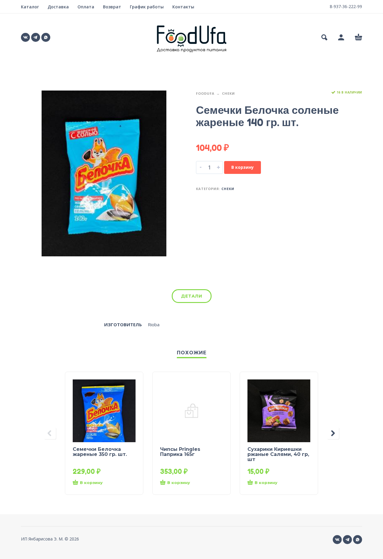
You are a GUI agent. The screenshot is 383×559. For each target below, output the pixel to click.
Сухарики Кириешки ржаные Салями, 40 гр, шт (278, 454)
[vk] (25, 37)
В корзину (242, 167)
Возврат (112, 7)
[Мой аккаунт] (341, 37)
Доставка (58, 7)
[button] (324, 37)
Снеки (228, 93)
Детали (191, 296)
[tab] (191, 297)
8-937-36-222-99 (346, 6)
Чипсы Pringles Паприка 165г (180, 451)
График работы (147, 7)
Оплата (85, 7)
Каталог (30, 7)
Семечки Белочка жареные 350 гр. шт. (100, 451)
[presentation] (50, 433)
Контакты (183, 7)
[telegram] (35, 37)
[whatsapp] (45, 37)
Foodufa (205, 93)
